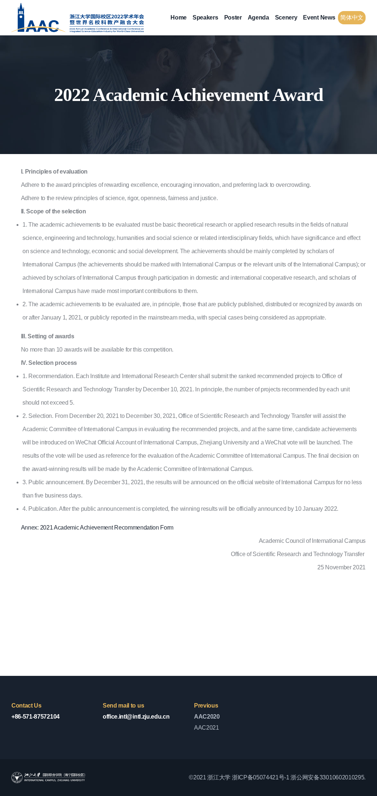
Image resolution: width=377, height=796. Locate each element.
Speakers (205, 17)
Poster (233, 17)
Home (178, 17)
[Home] (77, 17)
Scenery (286, 17)
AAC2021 (206, 728)
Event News (319, 17)
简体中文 (351, 17)
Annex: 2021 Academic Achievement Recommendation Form (97, 527)
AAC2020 (207, 716)
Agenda (258, 17)
